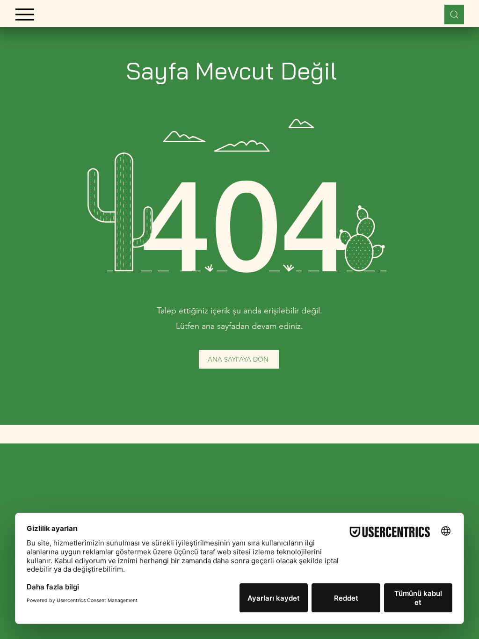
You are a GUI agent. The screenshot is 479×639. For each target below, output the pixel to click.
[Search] (454, 14)
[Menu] (24, 14)
